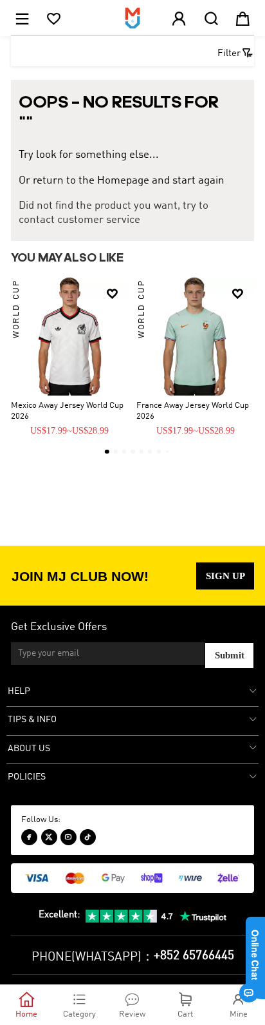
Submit (229, 655)
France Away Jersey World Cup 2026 (192, 411)
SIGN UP (225, 576)
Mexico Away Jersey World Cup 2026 (67, 411)
